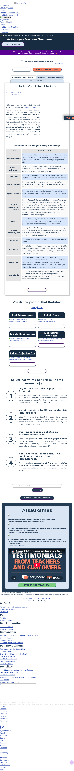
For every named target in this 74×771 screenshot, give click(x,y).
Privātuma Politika (7, 675)
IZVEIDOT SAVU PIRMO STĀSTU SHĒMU (37, 599)
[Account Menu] (5, 17)
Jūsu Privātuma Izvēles (9, 682)
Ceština (3, 750)
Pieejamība (4, 680)
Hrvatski (3, 758)
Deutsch (3, 714)
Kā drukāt (4, 612)
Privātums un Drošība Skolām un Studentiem (18, 677)
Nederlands (4, 719)
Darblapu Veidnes (7, 661)
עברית (2, 723)
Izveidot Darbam (7, 640)
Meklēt (37, 490)
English (3, 706)
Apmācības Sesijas (7, 656)
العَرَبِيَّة (2, 726)
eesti (2, 770)
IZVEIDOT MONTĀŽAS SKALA (37, 585)
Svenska (3, 736)
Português (4, 721)
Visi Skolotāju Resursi (11, 35)
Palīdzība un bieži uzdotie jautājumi (14, 607)
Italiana (3, 716)
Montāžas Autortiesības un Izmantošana (16, 670)
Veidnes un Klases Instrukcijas (50, 77)
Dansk (2, 733)
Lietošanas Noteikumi (9, 672)
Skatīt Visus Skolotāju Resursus (37, 498)
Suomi (2, 738)
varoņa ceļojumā (32, 107)
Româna (3, 748)
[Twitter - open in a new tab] (1, 697)
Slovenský (4, 753)
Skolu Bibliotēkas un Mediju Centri (14, 654)
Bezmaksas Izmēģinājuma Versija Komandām (19, 635)
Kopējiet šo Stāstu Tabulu (47, 69)
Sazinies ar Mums (7, 621)
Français (3, 711)
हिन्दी (1, 728)
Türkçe (3, 743)
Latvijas (3, 767)
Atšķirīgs (32, 35)
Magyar (3, 755)
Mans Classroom (6, 627)
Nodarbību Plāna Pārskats (23, 77)
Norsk (2, 740)
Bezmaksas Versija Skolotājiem (12, 649)
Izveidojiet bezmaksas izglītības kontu (38, 53)
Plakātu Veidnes (6, 664)
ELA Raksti (24, 35)
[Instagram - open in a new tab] (1, 694)
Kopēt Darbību (13, 44)
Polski (2, 745)
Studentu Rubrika (37, 81)
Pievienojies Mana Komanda (11, 643)
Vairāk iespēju (59, 63)
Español (3, 709)
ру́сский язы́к (5, 731)
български (4, 760)
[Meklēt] (9, 8)
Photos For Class (6, 629)
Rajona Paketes (6, 652)
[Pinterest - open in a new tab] (1, 700)
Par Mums (4, 618)
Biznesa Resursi (6, 638)
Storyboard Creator (7, 609)
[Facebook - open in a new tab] (1, 691)
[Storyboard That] (20, 3)
